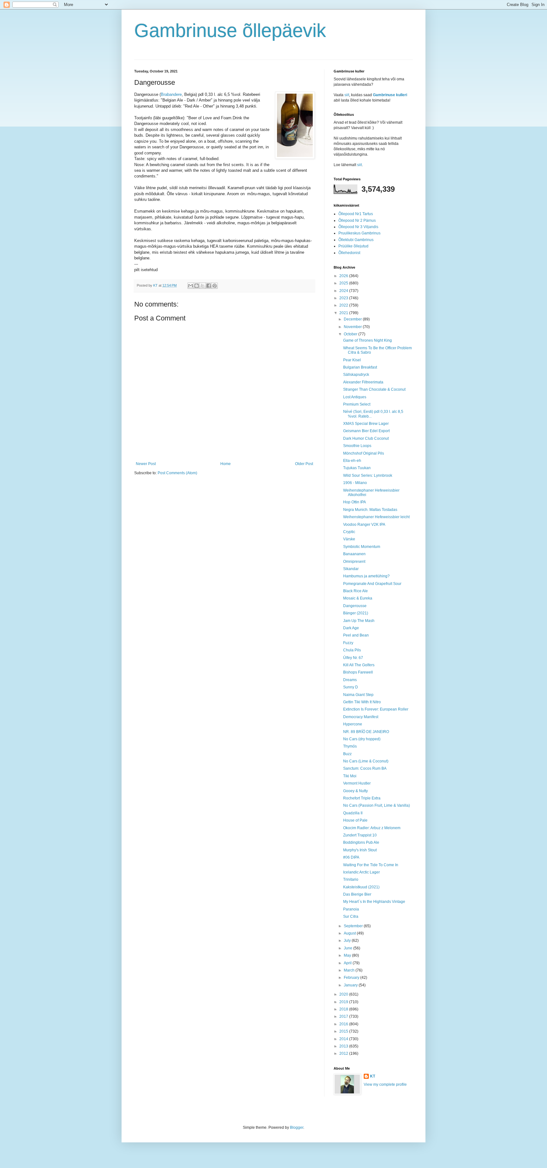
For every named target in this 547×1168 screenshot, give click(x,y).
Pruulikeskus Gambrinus (359, 233)
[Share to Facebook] (208, 286)
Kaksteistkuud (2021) (361, 887)
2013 (344, 1046)
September (354, 926)
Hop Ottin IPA (354, 502)
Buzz (347, 754)
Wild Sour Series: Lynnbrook (367, 475)
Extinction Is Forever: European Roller (375, 709)
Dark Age (351, 628)
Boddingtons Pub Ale (361, 842)
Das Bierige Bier (357, 894)
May (348, 955)
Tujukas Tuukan (357, 468)
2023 (344, 298)
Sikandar (351, 569)
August (350, 933)
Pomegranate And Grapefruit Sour (372, 583)
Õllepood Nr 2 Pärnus (357, 220)
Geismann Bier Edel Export (366, 431)
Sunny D (350, 687)
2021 (344, 313)
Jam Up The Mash (358, 620)
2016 (344, 1024)
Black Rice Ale (355, 591)
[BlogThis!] (196, 286)
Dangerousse (355, 606)
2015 (344, 1031)
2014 (344, 1039)
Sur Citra (350, 916)
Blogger (296, 1127)
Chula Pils (352, 650)
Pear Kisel (352, 360)
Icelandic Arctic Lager (361, 872)
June (348, 948)
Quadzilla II (352, 813)
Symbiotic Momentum (361, 546)
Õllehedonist (349, 253)
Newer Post (146, 464)
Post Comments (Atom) (177, 473)
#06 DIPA (351, 857)
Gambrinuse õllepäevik (230, 30)
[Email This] (190, 286)
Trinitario (350, 879)
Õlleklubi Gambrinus (356, 240)
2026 (344, 276)
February (352, 977)
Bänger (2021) (355, 613)
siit (346, 95)
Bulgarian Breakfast (360, 367)
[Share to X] (202, 286)
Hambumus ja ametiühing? (366, 576)
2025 (344, 283)
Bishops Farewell (358, 672)
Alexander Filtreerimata (363, 382)
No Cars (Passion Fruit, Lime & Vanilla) (376, 805)
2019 (344, 1002)
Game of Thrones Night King (367, 340)
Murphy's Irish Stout (360, 850)
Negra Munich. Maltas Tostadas (370, 509)
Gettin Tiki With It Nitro (362, 702)
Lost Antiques (354, 397)
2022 (344, 305)
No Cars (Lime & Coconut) (365, 761)
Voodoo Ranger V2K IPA (364, 524)
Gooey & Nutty (355, 791)
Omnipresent (354, 561)
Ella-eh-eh (352, 460)
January (351, 985)
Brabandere (171, 94)
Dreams (350, 680)
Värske (349, 539)
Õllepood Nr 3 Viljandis (358, 227)
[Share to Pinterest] (214, 286)
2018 (344, 1009)
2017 (344, 1016)
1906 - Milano (355, 483)
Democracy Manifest (360, 717)
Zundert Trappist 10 (360, 835)
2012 (344, 1053)
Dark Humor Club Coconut (366, 438)
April (348, 963)
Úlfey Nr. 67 (353, 657)
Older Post (304, 464)
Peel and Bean (356, 635)
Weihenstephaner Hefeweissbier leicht (376, 517)
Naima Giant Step (358, 695)
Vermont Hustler (357, 783)
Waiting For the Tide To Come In (370, 865)
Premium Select (356, 404)
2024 (344, 291)
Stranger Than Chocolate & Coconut (374, 389)
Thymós (350, 746)
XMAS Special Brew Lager (366, 423)
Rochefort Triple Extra (361, 798)
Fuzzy (348, 643)
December (353, 319)
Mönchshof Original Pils (363, 453)
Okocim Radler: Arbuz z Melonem (371, 828)
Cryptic (349, 532)
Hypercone (352, 724)
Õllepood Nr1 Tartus (355, 214)
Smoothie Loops (357, 446)
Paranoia (351, 909)
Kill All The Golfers (358, 665)
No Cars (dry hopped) (361, 739)
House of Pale (355, 820)
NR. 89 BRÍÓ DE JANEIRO (366, 732)
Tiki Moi (349, 776)
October (351, 334)
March (349, 970)
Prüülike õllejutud (353, 246)
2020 (344, 994)
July (348, 940)
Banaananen (354, 554)
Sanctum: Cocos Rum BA (365, 768)
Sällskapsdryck (356, 374)
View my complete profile (385, 1084)
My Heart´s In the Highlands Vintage (374, 901)
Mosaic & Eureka (357, 598)
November (353, 327)
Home (225, 464)
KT (372, 1076)
